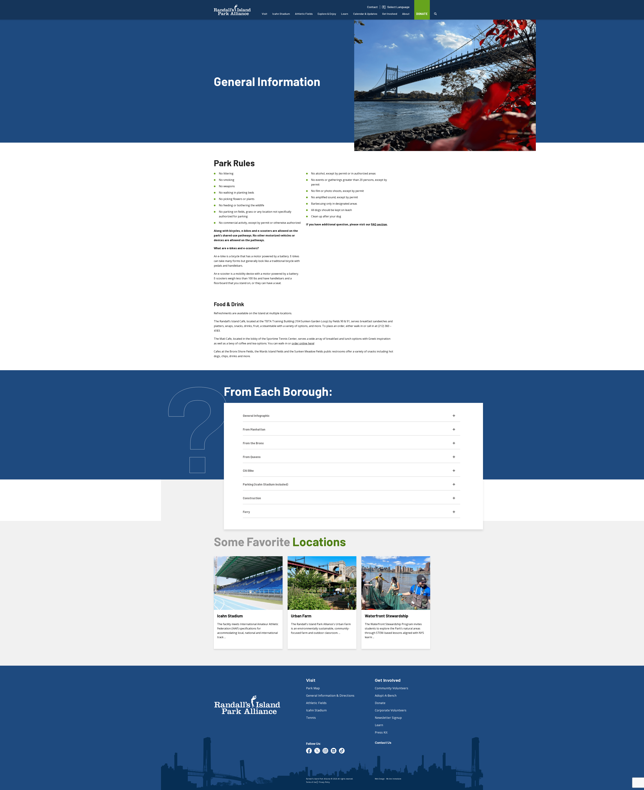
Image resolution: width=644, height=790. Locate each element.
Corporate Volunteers (390, 710)
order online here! (303, 343)
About (406, 13)
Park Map (313, 688)
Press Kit (381, 732)
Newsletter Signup (388, 718)
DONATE (422, 13)
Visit (264, 13)
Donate (380, 703)
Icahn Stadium (281, 13)
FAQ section (379, 224)
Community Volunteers (391, 688)
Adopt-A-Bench (385, 695)
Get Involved (389, 13)
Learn (344, 13)
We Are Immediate (393, 779)
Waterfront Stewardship (386, 615)
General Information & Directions (330, 695)
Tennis (311, 718)
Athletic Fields (304, 13)
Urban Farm (301, 615)
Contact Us (383, 742)
